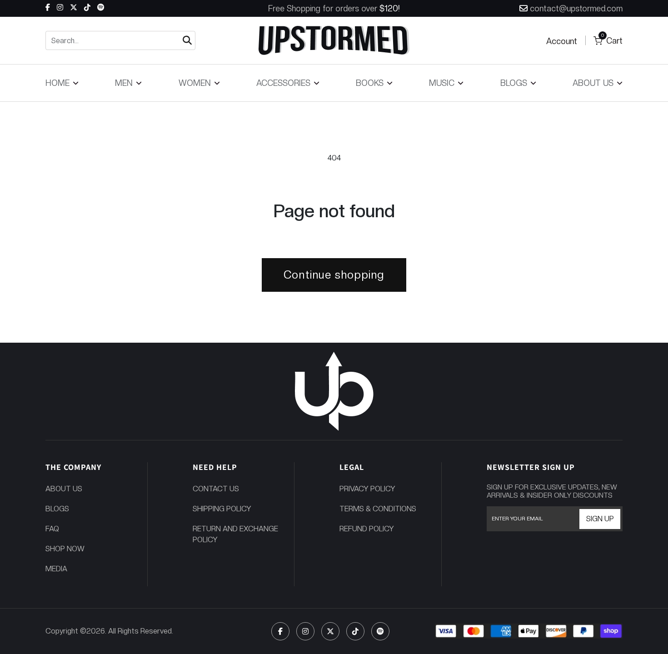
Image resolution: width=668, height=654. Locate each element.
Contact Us (216, 488)
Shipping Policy (222, 508)
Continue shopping (334, 274)
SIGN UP (600, 518)
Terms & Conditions (377, 508)
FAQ (52, 528)
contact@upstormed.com (576, 8)
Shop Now (65, 548)
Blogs (57, 508)
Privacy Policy (367, 488)
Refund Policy (366, 528)
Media (56, 568)
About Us (63, 488)
